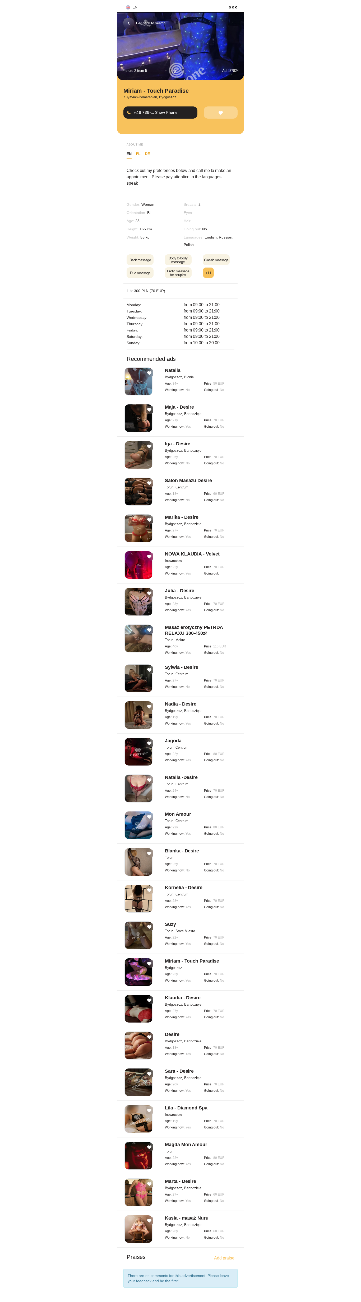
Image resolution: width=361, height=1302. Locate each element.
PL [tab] (138, 154)
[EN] (125, 7)
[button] (166, 70)
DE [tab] (147, 154)
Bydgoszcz (167, 97)
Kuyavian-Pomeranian (140, 97)
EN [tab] (129, 154)
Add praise (224, 1258)
